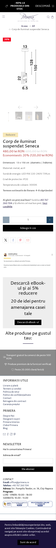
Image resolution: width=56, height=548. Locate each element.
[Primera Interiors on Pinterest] (14, 434)
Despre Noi (8, 416)
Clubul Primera (10, 425)
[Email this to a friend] (28, 240)
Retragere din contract (14, 401)
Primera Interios (11, 422)
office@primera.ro (16, 482)
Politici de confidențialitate (17, 395)
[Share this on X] (6, 240)
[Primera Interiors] (28, 17)
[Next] (36, 107)
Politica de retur (11, 392)
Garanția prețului (11, 404)
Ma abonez (28, 469)
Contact (7, 398)
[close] (53, 6)
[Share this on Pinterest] (20, 240)
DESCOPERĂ (42, 6)
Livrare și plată (10, 385)
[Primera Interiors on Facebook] (7, 434)
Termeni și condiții (12, 388)
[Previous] (20, 107)
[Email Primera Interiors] (4, 434)
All (33, 26)
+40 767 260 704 (16, 485)
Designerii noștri (11, 419)
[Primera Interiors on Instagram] (11, 434)
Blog (5, 428)
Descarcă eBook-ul (28, 322)
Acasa (24, 26)
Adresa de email (12, 455)
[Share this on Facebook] (13, 240)
